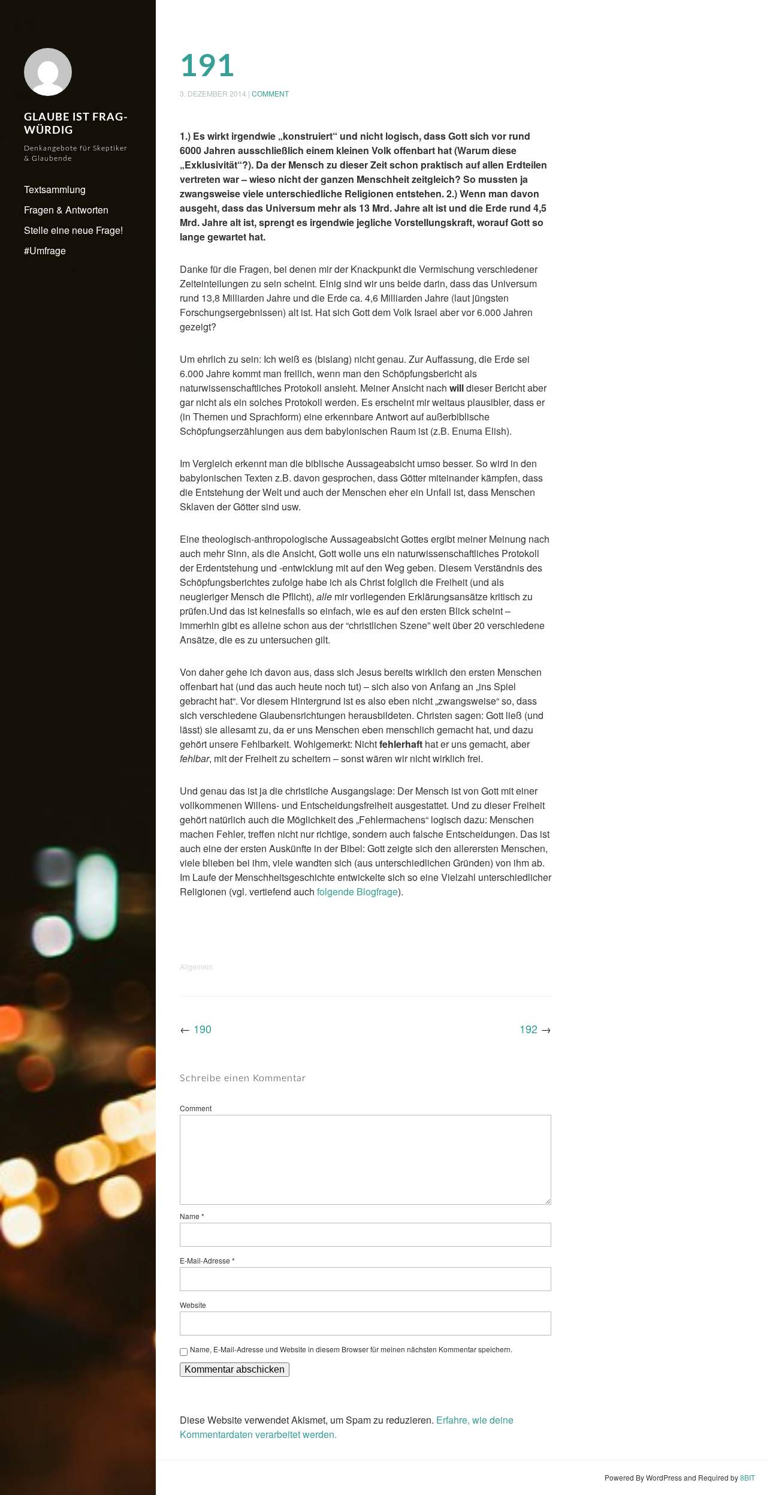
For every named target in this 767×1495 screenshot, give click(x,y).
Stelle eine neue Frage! (73, 230)
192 (528, 1028)
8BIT (747, 1477)
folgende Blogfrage (357, 891)
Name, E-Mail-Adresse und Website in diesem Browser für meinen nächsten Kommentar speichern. (351, 1349)
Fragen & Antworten (66, 209)
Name (192, 1216)
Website (193, 1305)
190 (203, 1028)
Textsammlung (55, 189)
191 (207, 66)
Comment (270, 93)
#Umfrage (45, 250)
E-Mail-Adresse (207, 1260)
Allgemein (196, 966)
